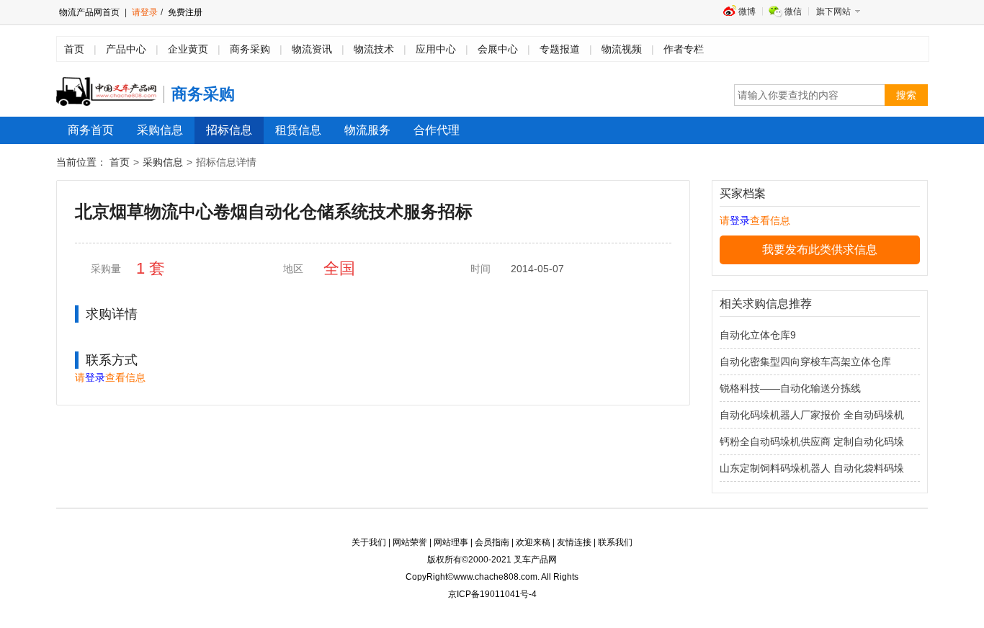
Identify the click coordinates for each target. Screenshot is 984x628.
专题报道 (560, 49)
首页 (74, 49)
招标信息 (229, 130)
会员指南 (492, 542)
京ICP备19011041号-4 (492, 594)
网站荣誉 (410, 542)
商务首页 (91, 130)
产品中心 (126, 49)
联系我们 (615, 542)
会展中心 (498, 49)
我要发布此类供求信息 (819, 249)
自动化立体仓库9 (758, 335)
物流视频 (621, 49)
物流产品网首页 (89, 12)
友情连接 (574, 542)
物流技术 (374, 49)
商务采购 (250, 49)
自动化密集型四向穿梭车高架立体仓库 (805, 361)
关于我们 (369, 542)
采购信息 (160, 130)
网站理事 (451, 542)
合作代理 (436, 130)
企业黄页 (188, 49)
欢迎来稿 (533, 542)
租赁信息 (298, 130)
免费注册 (184, 12)
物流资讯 (312, 49)
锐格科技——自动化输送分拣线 (790, 388)
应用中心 (436, 49)
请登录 (145, 12)
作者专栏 (683, 49)
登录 (95, 377)
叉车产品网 (535, 560)
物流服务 (367, 130)
